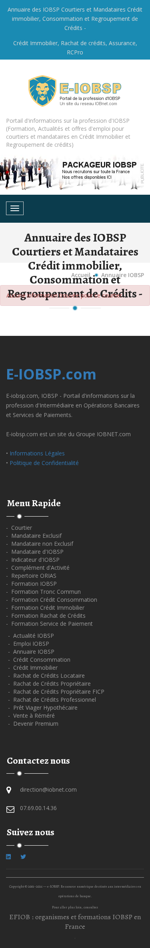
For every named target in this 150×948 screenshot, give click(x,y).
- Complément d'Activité (38, 567)
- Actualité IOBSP (31, 635)
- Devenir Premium (33, 723)
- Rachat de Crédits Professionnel (52, 699)
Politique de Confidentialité (44, 463)
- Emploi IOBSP (28, 643)
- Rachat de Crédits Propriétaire (49, 683)
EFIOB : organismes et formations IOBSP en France (75, 921)
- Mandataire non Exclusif (39, 543)
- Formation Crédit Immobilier (45, 607)
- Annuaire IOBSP (31, 651)
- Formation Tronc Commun (43, 591)
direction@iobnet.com (48, 789)
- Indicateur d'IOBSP (33, 559)
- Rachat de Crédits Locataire (46, 675)
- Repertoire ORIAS (31, 575)
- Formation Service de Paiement (49, 623)
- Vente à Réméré (31, 715)
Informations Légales (37, 453)
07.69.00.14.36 (38, 808)
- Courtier (19, 527)
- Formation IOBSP (31, 583)
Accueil (80, 275)
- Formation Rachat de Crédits (46, 615)
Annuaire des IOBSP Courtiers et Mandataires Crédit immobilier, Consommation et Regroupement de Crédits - (75, 19)
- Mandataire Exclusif (34, 535)
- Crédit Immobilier (33, 667)
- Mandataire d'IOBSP (35, 551)
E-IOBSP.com (51, 374)
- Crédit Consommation (39, 659)
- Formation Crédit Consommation (51, 599)
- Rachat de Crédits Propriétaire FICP (56, 691)
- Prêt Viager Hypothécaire (43, 707)
